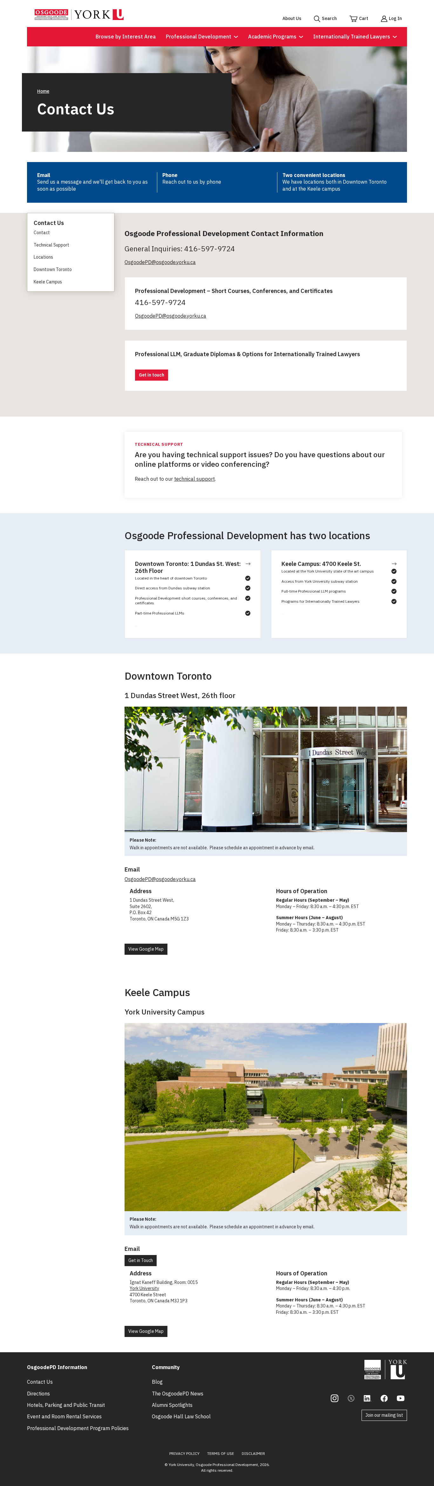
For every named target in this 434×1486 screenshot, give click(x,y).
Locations (43, 257)
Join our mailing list (384, 1415)
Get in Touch (140, 1260)
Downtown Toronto (53, 269)
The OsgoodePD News (177, 1393)
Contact (42, 232)
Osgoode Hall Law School (181, 1416)
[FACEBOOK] (384, 1398)
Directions (38, 1393)
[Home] (79, 18)
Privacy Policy (184, 1453)
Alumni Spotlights (172, 1405)
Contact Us (40, 1382)
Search (329, 18)
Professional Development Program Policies (78, 1428)
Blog (157, 1382)
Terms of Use (220, 1453)
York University (144, 1288)
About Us (291, 18)
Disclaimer (253, 1453)
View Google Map (146, 949)
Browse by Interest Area (126, 36)
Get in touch (151, 375)
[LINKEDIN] (367, 1398)
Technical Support (51, 245)
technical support (194, 479)
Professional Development (198, 36)
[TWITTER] (351, 1398)
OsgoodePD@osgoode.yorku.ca (160, 262)
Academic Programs (272, 36)
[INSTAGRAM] (334, 1398)
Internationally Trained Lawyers (351, 36)
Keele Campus (48, 282)
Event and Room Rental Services (64, 1416)
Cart (363, 18)
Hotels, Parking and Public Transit (66, 1405)
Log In (395, 18)
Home (43, 91)
